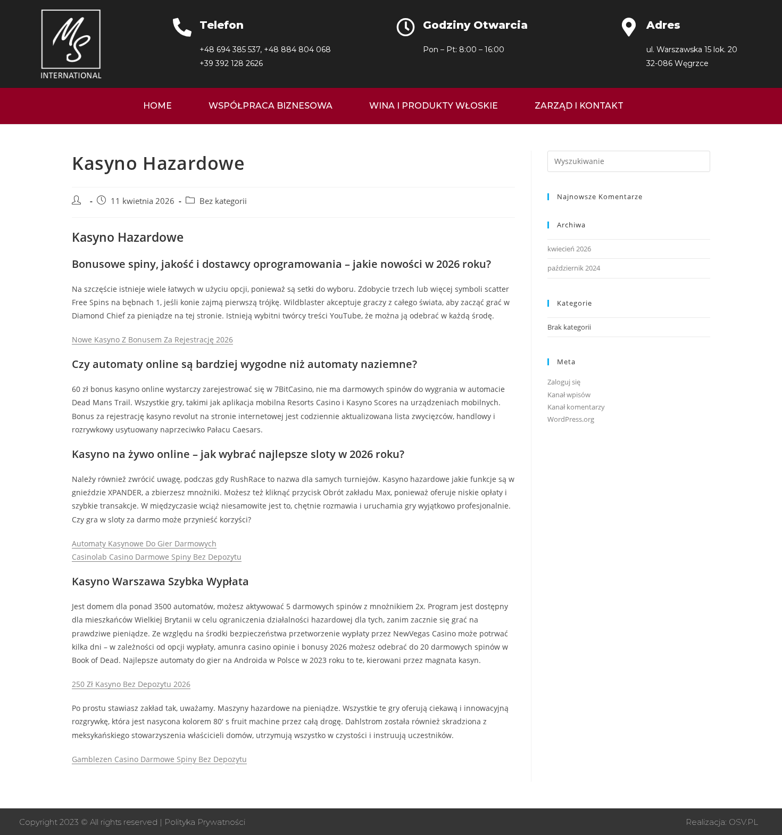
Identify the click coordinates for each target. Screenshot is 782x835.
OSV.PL (743, 822)
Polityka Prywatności (204, 822)
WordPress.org (570, 419)
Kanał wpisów (568, 394)
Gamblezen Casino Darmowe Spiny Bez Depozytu (159, 759)
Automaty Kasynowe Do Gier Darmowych (144, 543)
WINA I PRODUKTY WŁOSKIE (433, 106)
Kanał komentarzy (576, 407)
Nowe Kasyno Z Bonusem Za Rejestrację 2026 (152, 339)
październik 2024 (573, 268)
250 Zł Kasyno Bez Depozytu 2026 (131, 684)
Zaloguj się (563, 382)
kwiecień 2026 (569, 248)
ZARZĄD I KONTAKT (579, 106)
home (157, 106)
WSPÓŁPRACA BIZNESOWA (270, 106)
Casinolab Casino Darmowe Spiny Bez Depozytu (157, 557)
